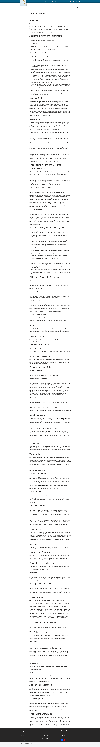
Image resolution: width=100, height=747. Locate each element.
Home (45, 1)
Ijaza (42, 735)
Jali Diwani (46, 735)
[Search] (76, 1)
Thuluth (42, 734)
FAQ (55, 1)
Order (52, 1)
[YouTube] (64, 740)
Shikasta (43, 736)
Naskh (47, 738)
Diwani (46, 734)
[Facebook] (62, 740)
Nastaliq (46, 736)
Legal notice (64, 735)
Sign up (78, 7)
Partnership (64, 736)
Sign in (74, 7)
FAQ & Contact (64, 734)
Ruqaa (42, 738)
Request (22, 735)
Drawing (22, 734)
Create (48, 1)
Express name (23, 736)
